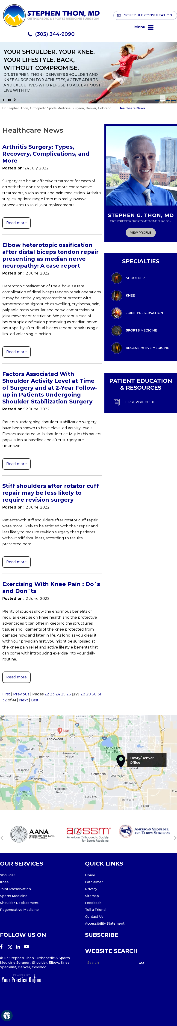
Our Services (21, 863)
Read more (16, 223)
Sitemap (92, 896)
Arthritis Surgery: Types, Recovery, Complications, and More (45, 153)
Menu (139, 27)
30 (94, 694)
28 (82, 694)
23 (52, 694)
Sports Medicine (141, 330)
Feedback (93, 903)
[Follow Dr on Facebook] (4, 947)
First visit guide (140, 402)
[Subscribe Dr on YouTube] (28, 947)
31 (99, 694)
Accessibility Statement (104, 923)
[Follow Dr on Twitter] (12, 947)
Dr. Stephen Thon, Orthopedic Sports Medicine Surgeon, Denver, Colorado (56, 108)
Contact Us (94, 917)
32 (4, 700)
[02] (162, 100)
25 (63, 694)
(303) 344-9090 (55, 34)
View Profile (140, 232)
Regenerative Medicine (147, 348)
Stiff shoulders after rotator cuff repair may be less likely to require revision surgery (50, 493)
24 (58, 694)
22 (46, 694)
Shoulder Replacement (19, 903)
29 (88, 694)
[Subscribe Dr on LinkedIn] (20, 947)
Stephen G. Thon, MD (141, 217)
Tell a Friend (95, 910)
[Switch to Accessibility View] (7, 1015)
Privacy (91, 889)
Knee (130, 295)
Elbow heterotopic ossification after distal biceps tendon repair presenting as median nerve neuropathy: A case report (50, 255)
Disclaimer (94, 882)
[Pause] (9, 100)
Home (90, 875)
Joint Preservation (144, 313)
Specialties (140, 261)
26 (68, 694)
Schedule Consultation (148, 15)
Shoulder (135, 278)
